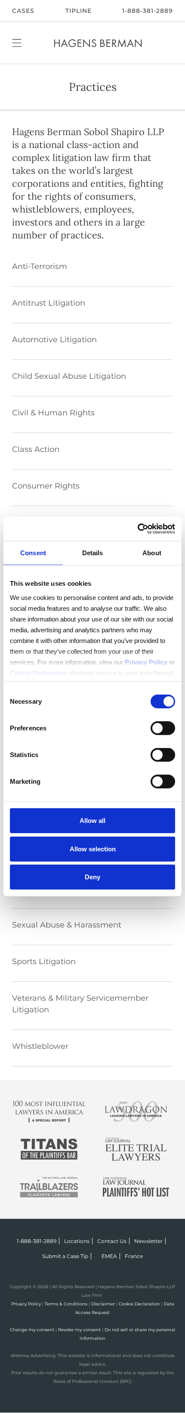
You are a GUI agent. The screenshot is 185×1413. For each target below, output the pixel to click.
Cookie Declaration (139, 1304)
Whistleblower (40, 1046)
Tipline (78, 11)
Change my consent (32, 1330)
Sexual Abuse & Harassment (66, 925)
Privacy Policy (26, 1304)
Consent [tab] (33, 553)
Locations (76, 1241)
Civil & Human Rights (53, 412)
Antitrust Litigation (48, 303)
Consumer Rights (46, 486)
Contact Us (111, 1241)
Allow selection (93, 848)
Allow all (92, 820)
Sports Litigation (44, 961)
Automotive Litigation (54, 339)
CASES (23, 11)
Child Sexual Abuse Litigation (69, 376)
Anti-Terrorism (39, 266)
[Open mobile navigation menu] (16, 42)
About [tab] (151, 553)
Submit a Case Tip (65, 1256)
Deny (92, 877)
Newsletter (148, 1241)
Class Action (35, 449)
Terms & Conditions (66, 1304)
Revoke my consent (79, 1330)
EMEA (109, 1256)
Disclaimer (103, 1304)
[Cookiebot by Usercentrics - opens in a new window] (137, 529)
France (134, 1256)
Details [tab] (92, 553)
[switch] (163, 728)
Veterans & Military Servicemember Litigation (80, 1003)
